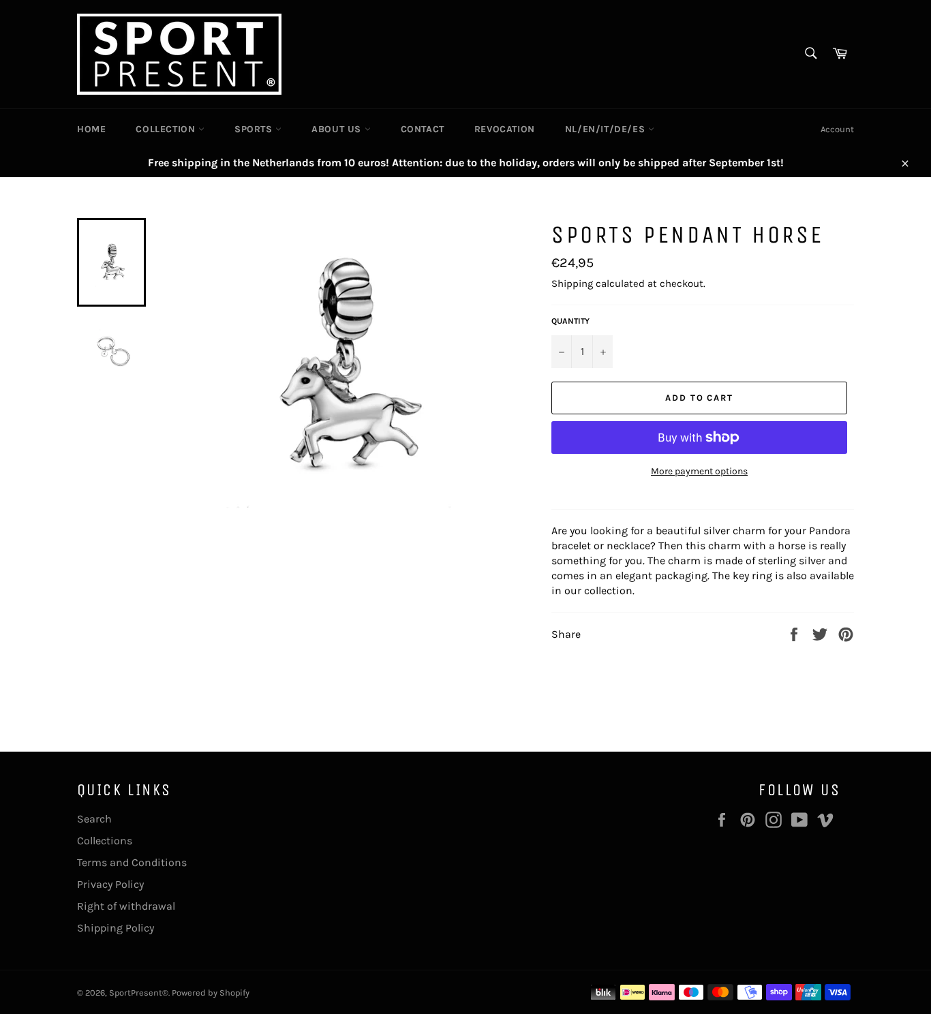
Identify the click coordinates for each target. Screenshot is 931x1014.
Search (94, 818)
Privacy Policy (110, 884)
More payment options (699, 471)
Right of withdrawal (126, 906)
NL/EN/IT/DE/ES (606, 129)
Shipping (572, 283)
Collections (104, 840)
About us (337, 129)
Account (837, 129)
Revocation (504, 129)
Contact (422, 129)
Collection (167, 129)
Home (91, 129)
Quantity (570, 321)
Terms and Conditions (132, 862)
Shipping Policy (115, 927)
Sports (254, 129)
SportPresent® (138, 992)
